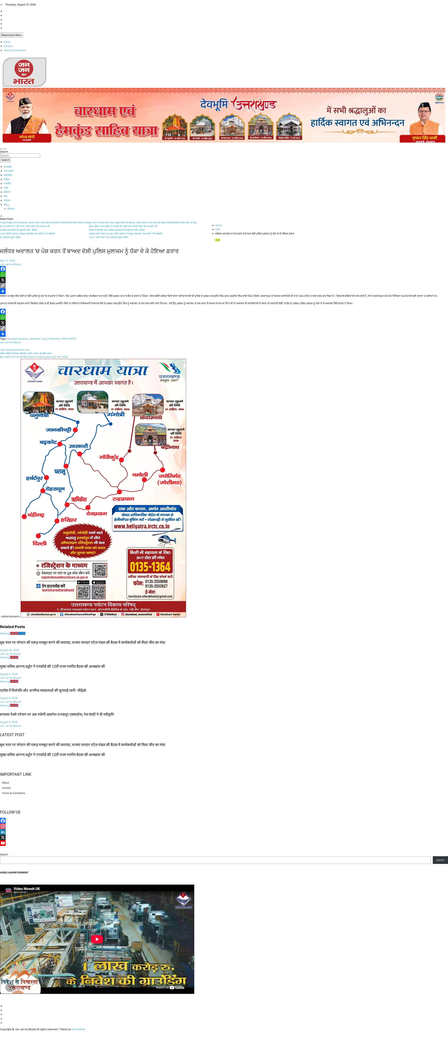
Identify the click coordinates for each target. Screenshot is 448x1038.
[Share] (224, 291)
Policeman (54, 338)
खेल (5, 196)
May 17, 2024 (7, 260)
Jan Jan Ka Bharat (10, 264)
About (7, 41)
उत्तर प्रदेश (8, 170)
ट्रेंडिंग (6, 179)
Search (4, 151)
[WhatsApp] (224, 274)
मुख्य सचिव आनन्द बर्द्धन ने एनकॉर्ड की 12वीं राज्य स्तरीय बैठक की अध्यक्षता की (52, 666)
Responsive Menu (11, 34)
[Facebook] (224, 269)
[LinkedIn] (224, 832)
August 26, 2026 (9, 650)
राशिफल (10, 208)
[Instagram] (224, 826)
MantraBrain (79, 1029)
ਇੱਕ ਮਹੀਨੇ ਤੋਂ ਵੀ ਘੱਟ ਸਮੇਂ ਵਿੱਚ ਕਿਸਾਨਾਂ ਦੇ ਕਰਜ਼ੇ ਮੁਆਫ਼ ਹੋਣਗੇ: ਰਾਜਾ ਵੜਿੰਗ (34, 357)
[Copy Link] (224, 285)
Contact (8, 45)
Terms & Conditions (15, 50)
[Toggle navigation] (1, 148)
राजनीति (7, 183)
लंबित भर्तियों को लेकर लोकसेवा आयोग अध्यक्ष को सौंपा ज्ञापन (26, 353)
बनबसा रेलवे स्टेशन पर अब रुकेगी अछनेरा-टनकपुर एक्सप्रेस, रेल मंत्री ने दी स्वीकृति (57, 714)
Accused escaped (17, 338)
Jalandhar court (38, 338)
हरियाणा (7, 191)
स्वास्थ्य (7, 200)
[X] (224, 280)
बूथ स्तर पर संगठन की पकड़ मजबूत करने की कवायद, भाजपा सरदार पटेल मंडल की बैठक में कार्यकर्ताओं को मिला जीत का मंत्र (82, 642)
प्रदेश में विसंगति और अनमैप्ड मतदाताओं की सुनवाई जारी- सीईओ (43, 690)
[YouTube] (224, 843)
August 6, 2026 (9, 674)
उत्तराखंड (8, 166)
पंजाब (6, 187)
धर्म (5, 204)
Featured (5, 633)
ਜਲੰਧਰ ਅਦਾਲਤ (69, 338)
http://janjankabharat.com (15, 349)
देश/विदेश (8, 175)
